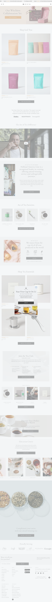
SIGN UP (26, 302)
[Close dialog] (36, 287)
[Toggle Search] (3, 4)
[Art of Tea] (26, 4)
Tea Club (21, 1)
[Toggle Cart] (50, 4)
